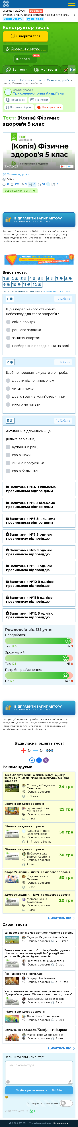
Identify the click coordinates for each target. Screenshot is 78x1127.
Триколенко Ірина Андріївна (38, 93)
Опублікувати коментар (39, 1090)
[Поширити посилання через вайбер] (46, 760)
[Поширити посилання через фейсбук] (39, 760)
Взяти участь (13, 18)
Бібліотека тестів (31, 80)
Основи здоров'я (58, 80)
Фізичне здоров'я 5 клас (57, 291)
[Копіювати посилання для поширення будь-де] (32, 760)
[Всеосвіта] (6, 4)
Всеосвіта (9, 80)
